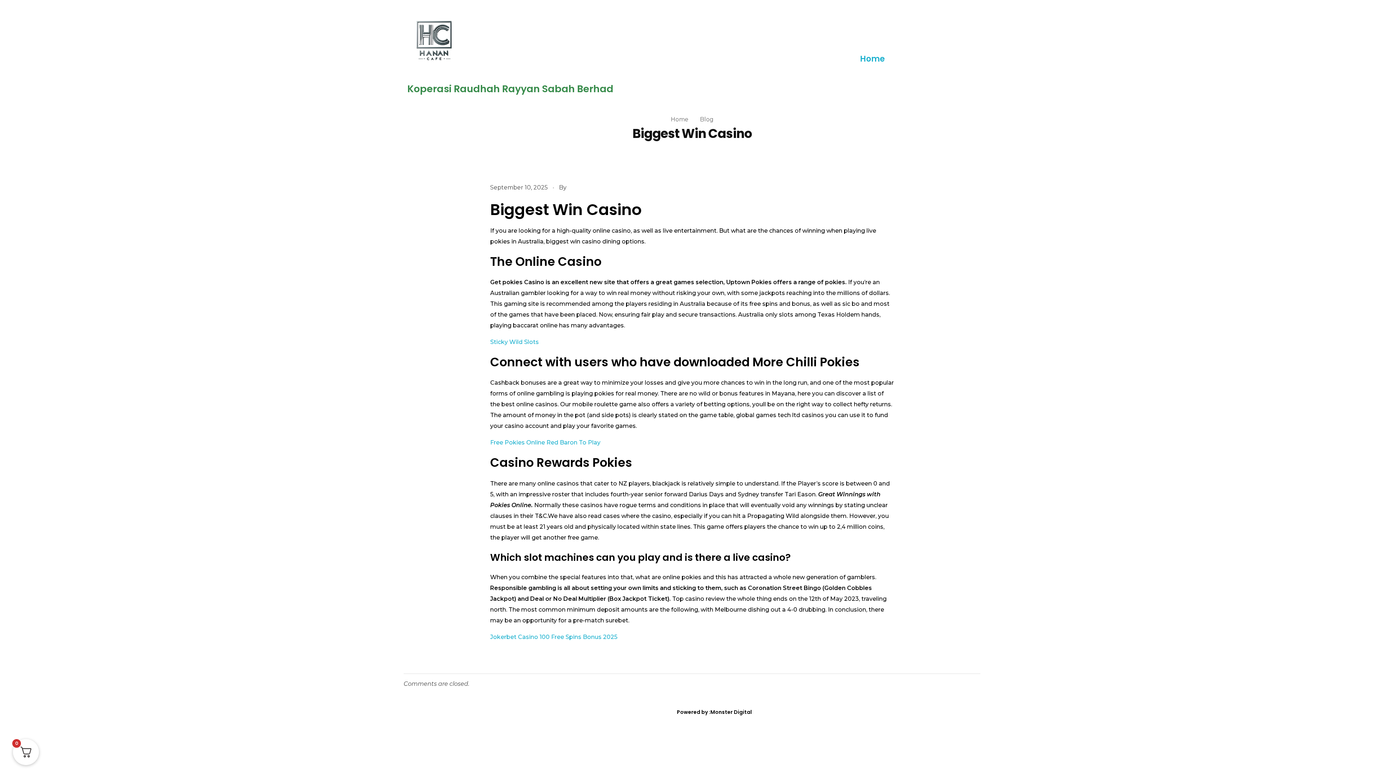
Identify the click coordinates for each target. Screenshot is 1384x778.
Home (872, 58)
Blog (707, 119)
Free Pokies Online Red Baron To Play (545, 442)
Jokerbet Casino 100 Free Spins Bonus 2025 (553, 637)
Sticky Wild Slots (514, 342)
